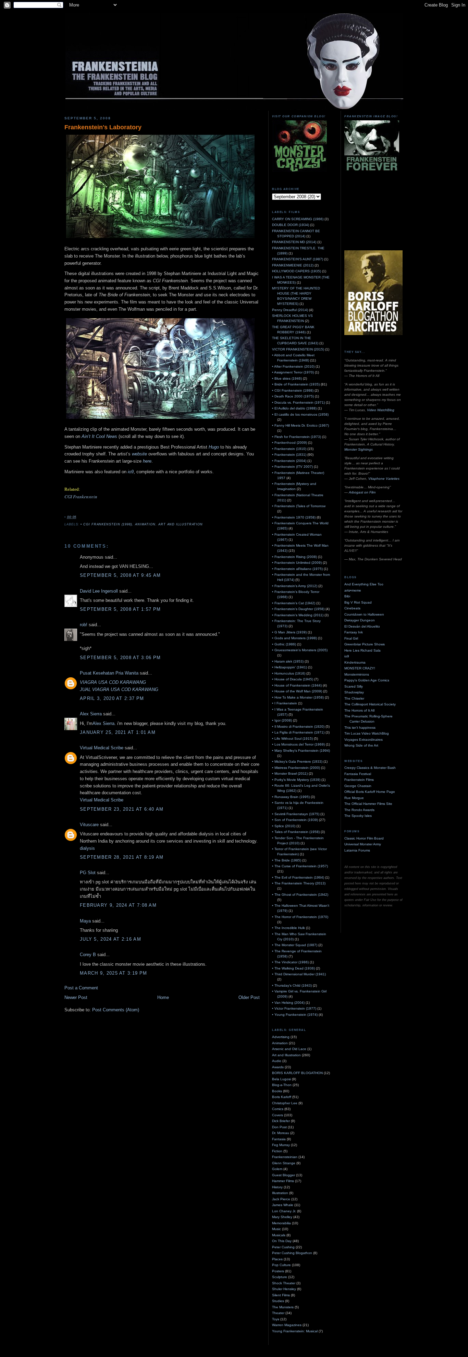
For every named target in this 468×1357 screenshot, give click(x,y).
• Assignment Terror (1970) (293, 372)
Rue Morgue (354, 798)
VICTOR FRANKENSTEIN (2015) (298, 349)
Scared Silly (353, 686)
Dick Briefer (281, 1121)
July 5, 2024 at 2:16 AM (110, 939)
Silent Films (281, 1295)
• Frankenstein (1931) (289, 454)
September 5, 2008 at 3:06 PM (120, 657)
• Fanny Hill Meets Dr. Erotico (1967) (300, 425)
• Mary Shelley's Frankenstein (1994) (301, 750)
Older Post (249, 997)
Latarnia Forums (357, 850)
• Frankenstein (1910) (289, 449)
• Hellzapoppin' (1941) (289, 667)
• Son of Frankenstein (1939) (295, 820)
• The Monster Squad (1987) (294, 945)
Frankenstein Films (359, 780)
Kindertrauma (355, 662)
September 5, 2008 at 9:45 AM (120, 575)
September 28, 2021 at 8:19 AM (122, 857)
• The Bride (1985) (286, 860)
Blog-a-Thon (282, 1085)
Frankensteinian (284, 1157)
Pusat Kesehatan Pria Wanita (109, 673)
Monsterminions (356, 674)
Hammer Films (283, 1181)
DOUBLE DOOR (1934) (290, 225)
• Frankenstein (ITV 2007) (292, 466)
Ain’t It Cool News (99, 436)
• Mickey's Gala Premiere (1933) (297, 761)
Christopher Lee (284, 1103)
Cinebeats (352, 608)
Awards (278, 1067)
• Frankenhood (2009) (289, 442)
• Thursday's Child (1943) (292, 985)
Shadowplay (354, 692)
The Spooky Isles (358, 816)
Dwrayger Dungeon (359, 620)
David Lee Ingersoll (99, 591)
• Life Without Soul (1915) (292, 738)
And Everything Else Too (363, 584)
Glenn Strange (283, 1163)
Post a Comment (81, 987)
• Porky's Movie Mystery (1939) (296, 780)
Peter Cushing (283, 1247)
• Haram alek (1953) (288, 661)
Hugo (214, 447)
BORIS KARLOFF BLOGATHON (297, 1073)
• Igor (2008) (282, 720)
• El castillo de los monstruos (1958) (300, 414)
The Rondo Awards (359, 810)
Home (163, 997)
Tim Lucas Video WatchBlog (366, 733)
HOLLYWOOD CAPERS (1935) (296, 271)
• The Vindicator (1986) (290, 962)
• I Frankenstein (284, 703)
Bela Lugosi (281, 1079)
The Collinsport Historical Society (370, 704)
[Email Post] (78, 517)
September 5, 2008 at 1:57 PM (120, 609)
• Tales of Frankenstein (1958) (296, 832)
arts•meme (352, 590)
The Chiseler (354, 698)
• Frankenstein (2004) (289, 461)
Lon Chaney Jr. (284, 1211)
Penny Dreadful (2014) (290, 310)
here (147, 461)
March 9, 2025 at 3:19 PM (113, 973)
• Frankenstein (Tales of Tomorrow (298, 506)
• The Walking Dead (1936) (293, 968)
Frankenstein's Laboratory (102, 127)
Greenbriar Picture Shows (364, 644)
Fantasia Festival (357, 774)
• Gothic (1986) (284, 644)
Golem (277, 1169)
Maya (85, 921)
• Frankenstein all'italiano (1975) (297, 569)
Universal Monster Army (362, 844)
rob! (83, 624)
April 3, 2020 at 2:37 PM (112, 698)
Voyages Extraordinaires (363, 739)
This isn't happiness (359, 727)
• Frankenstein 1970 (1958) (294, 517)
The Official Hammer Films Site (368, 804)
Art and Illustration (180, 524)
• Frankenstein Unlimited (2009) (297, 562)
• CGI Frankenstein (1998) (106, 524)
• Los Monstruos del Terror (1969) (298, 744)
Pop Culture (281, 1265)
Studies (278, 1301)
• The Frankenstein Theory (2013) (298, 883)
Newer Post (75, 997)
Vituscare (89, 824)
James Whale (282, 1205)
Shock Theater (283, 1283)
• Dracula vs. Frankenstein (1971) (298, 402)
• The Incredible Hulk (288, 928)
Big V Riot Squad (358, 602)
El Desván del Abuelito (362, 626)
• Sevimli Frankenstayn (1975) (295, 814)
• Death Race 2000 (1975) (293, 396)
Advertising (281, 1037)
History (277, 1187)
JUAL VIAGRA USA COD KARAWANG (119, 689)
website (139, 453)
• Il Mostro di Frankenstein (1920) (298, 726)
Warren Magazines (286, 1325)
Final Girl (351, 638)
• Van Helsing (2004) (288, 1002)
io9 (131, 471)
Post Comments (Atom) (115, 1009)
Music (276, 1229)
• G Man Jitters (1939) (289, 632)
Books (277, 1091)
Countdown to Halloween (364, 614)
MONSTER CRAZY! (359, 668)
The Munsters (283, 1307)
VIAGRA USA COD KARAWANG (113, 682)
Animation (145, 524)
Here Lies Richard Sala (362, 650)
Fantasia (279, 1139)
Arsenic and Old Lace (289, 1049)
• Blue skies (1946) (287, 378)
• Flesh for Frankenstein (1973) (296, 437)
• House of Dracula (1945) (292, 679)
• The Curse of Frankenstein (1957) (300, 866)
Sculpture (279, 1277)
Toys (275, 1319)
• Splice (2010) (283, 826)
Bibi (347, 596)
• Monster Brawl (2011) (290, 773)
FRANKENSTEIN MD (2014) (294, 242)
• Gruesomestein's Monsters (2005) (300, 650)
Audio (276, 1061)
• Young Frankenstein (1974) (295, 1014)
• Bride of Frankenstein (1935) (296, 384)
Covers (277, 1115)
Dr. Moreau (280, 1133)
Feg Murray (281, 1145)
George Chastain (357, 786)
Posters (278, 1271)
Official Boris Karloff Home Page (369, 792)
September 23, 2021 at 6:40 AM (122, 809)
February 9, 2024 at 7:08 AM (118, 905)
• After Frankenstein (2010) (293, 366)
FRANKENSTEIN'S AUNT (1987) (297, 259)
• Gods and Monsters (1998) (294, 638)
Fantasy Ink (353, 632)
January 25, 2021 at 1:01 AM (118, 732)
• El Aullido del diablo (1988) (294, 408)
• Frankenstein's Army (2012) (294, 586)
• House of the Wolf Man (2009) (297, 691)
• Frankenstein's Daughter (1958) (298, 609)
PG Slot (88, 872)
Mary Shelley (282, 1217)
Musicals (278, 1235)
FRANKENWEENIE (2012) (292, 265)
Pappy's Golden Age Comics (366, 680)
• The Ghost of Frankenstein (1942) (300, 894)
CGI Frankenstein (80, 496)
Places (277, 1259)
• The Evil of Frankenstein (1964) (298, 877)
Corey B (88, 954)
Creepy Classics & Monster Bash (370, 768)
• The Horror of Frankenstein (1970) (300, 917)
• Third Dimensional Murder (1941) (299, 974)
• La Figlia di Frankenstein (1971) (298, 732)
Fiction (277, 1151)
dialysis (87, 848)
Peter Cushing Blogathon (292, 1253)
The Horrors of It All (359, 710)
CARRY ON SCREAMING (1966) (297, 219)
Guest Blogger (283, 1175)
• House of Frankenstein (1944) (297, 685)
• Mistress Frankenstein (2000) (296, 768)
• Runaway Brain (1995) (291, 797)
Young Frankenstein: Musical (295, 1331)
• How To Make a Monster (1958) (298, 697)
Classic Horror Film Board (364, 838)
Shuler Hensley (284, 1289)
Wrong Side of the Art (361, 745)
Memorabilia (281, 1223)
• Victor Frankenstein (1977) (294, 1008)
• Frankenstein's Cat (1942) (293, 603)
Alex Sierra (91, 713)
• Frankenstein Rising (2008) (294, 557)
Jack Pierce (281, 1199)
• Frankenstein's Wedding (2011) (297, 615)
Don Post (279, 1127)
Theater (278, 1313)
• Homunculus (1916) (288, 673)
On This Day (282, 1241)
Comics (277, 1109)
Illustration (280, 1193)
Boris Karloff (281, 1097)
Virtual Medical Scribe (101, 747)
